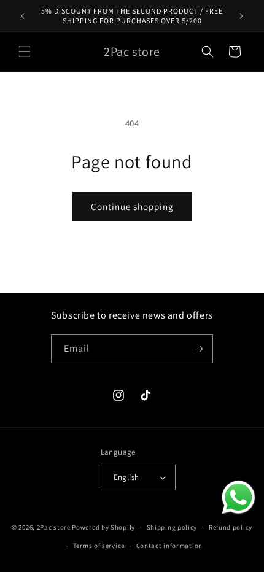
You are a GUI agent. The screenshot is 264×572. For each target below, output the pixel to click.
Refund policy (230, 527)
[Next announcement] (241, 15)
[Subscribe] (198, 348)
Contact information (169, 545)
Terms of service (99, 545)
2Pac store (54, 526)
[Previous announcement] (22, 15)
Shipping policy (172, 527)
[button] (24, 51)
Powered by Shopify (103, 526)
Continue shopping (132, 206)
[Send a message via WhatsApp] (238, 497)
